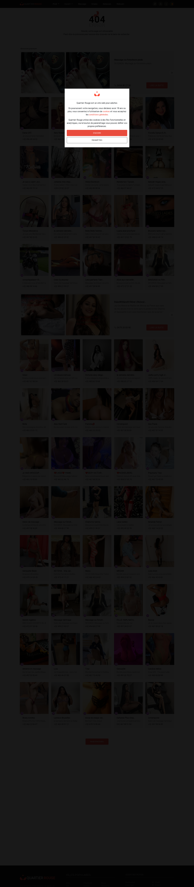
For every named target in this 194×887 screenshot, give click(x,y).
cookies (106, 111)
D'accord (97, 133)
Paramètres (97, 140)
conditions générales (98, 114)
